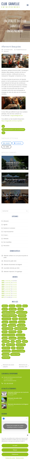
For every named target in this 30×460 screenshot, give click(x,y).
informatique (12, 332)
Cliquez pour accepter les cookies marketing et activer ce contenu (15, 426)
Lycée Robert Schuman (8, 335)
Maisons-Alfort (20, 335)
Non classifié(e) (7, 242)
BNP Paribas (12, 309)
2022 (3, 288)
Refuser (15, 450)
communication (6, 319)
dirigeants (4, 322)
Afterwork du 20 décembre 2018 (21, 366)
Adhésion (4, 306)
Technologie (5, 354)
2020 (3, 291)
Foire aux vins (21, 325)
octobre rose (21, 338)
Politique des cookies (10, 458)
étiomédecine (5, 357)
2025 (3, 282)
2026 (3, 280)
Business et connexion (9, 228)
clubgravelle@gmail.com (16, 115)
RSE (3, 344)
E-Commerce (13, 322)
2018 (3, 295)
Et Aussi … (6, 235)
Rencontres (6, 245)
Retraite (18, 341)
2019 (3, 293)
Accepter (15, 445)
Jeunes (19, 332)
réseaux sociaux (21, 344)
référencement (10, 344)
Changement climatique (8, 312)
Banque (19, 306)
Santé (13, 348)
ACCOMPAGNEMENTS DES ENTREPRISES (13, 129)
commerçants (22, 315)
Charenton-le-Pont (21, 312)
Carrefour (20, 309)
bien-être (4, 309)
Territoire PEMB (15, 354)
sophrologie (20, 348)
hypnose (4, 332)
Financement (12, 325)
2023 (3, 286)
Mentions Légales (20, 458)
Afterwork (6, 51)
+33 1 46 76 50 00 (8, 383)
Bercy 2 (25, 306)
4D (3, 126)
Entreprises (21, 322)
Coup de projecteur (8, 231)
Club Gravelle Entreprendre (9, 315)
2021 (3, 290)
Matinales (5, 238)
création (15, 319)
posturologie (5, 341)
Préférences (15, 454)
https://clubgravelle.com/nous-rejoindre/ (12, 121)
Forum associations (7, 328)
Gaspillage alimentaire (20, 328)
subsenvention (6, 351)
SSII (3, 133)
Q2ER (12, 341)
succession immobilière (18, 351)
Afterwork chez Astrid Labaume (8, 366)
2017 (3, 297)
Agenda (5, 224)
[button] (27, 435)
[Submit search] (26, 211)
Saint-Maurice (6, 348)
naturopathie (12, 338)
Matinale (4, 338)
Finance (4, 325)
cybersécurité (22, 319)
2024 (3, 284)
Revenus (25, 341)
